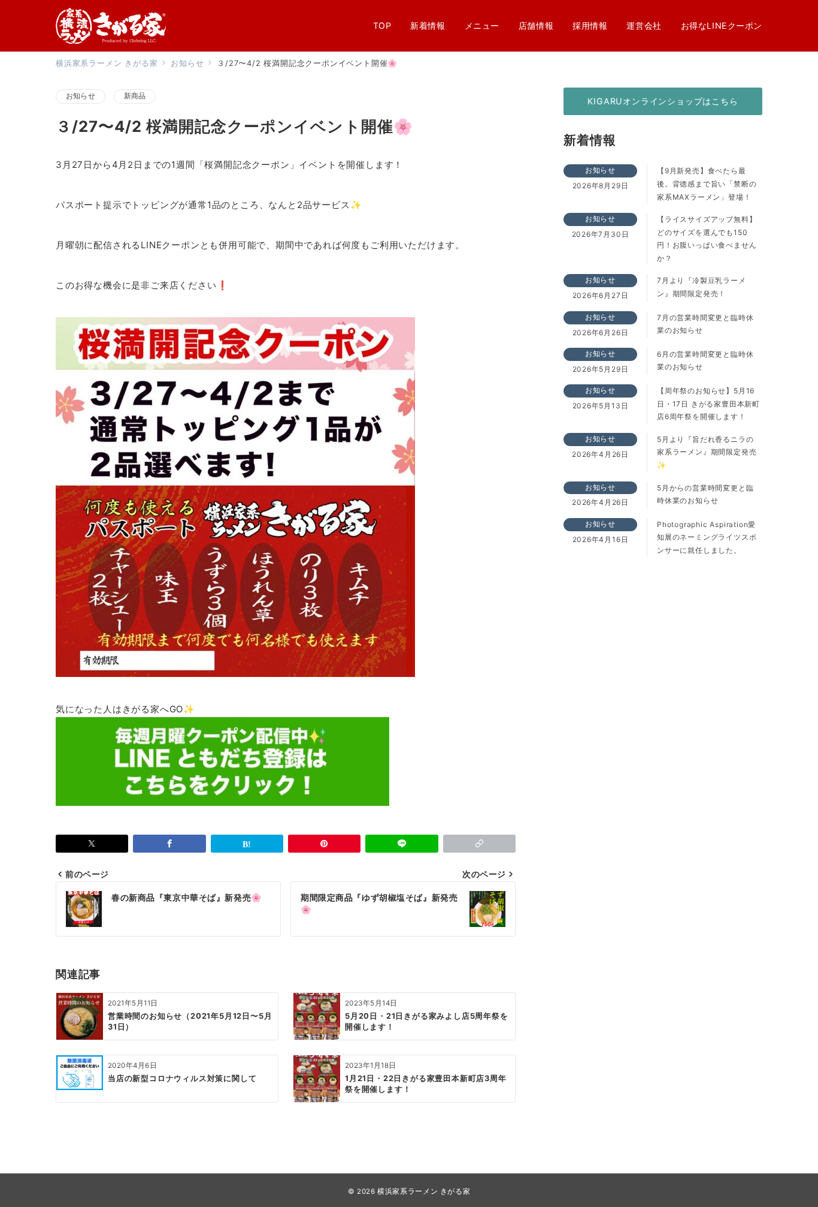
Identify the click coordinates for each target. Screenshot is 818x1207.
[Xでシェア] (92, 844)
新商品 (135, 96)
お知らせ (80, 96)
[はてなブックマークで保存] (247, 844)
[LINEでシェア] (401, 844)
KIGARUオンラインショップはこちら (662, 101)
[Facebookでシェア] (169, 844)
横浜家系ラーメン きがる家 (423, 1191)
